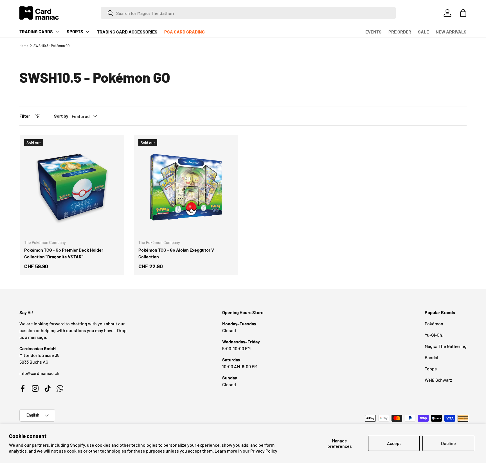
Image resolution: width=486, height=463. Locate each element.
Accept (394, 443)
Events (373, 31)
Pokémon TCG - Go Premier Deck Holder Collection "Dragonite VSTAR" (63, 253)
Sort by (61, 115)
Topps (431, 368)
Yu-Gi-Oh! (434, 334)
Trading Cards (36, 31)
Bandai (431, 357)
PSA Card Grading (184, 31)
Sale (423, 31)
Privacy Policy (263, 450)
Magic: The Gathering (446, 346)
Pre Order (399, 31)
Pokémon (434, 323)
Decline (448, 443)
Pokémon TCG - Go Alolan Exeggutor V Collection (176, 253)
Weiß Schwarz (438, 380)
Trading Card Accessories (127, 31)
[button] (463, 13)
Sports (75, 31)
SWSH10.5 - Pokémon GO (51, 45)
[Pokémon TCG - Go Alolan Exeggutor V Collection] (186, 187)
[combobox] (248, 13)
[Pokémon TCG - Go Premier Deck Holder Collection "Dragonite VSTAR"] (72, 187)
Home (23, 45)
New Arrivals (451, 31)
